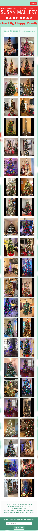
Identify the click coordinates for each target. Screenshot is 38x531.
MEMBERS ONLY (13, 506)
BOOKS (12, 504)
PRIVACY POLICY (24, 506)
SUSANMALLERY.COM (19, 508)
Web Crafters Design (27, 512)
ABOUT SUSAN (27, 504)
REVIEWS (19, 504)
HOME (7, 504)
